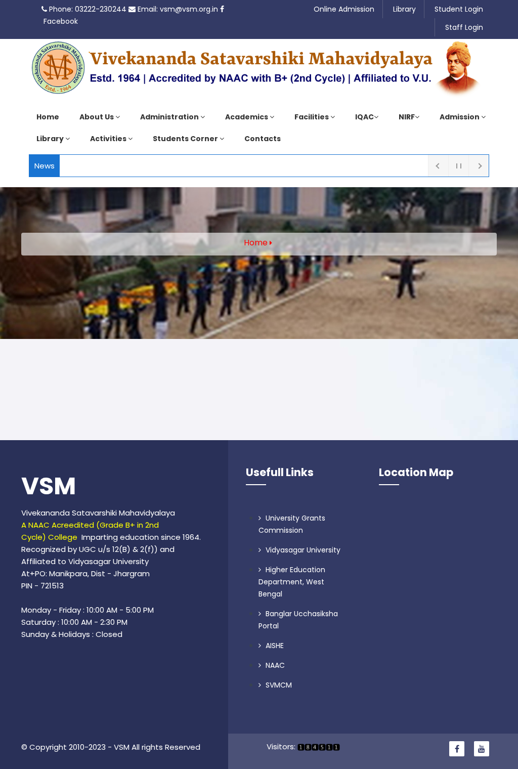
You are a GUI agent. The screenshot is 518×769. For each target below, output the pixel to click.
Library (404, 9)
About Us (97, 117)
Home (47, 117)
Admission (460, 117)
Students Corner (186, 139)
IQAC (364, 117)
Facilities (312, 117)
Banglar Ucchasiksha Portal (298, 620)
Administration (170, 117)
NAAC (274, 665)
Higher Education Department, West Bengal (291, 582)
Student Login (459, 9)
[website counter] (317, 746)
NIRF (407, 117)
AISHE (274, 645)
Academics (247, 117)
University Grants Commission (291, 524)
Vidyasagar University (302, 550)
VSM (48, 486)
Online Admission (344, 9)
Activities (109, 139)
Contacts (262, 139)
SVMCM (278, 685)
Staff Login (464, 27)
